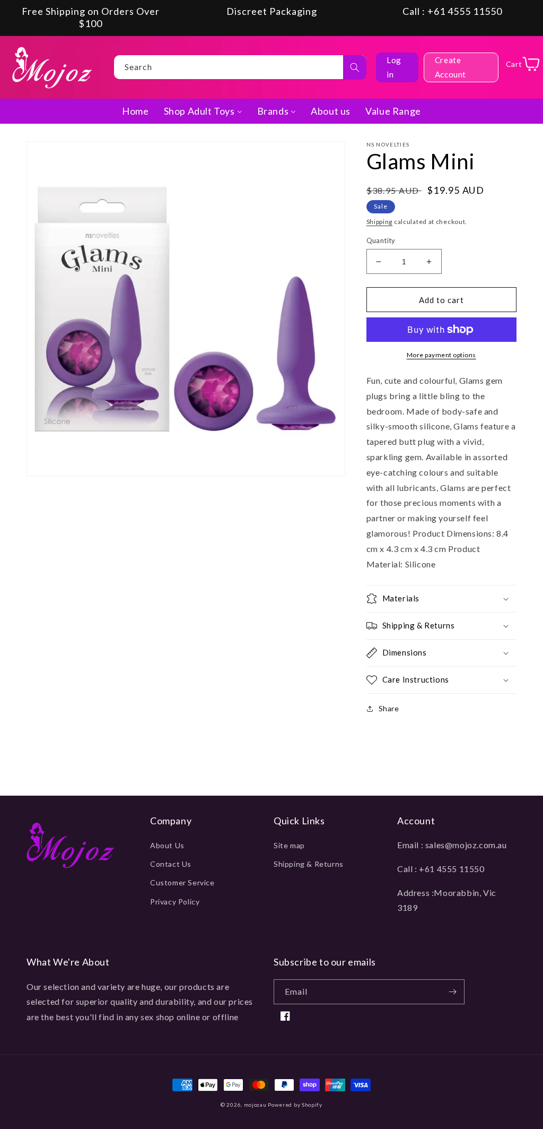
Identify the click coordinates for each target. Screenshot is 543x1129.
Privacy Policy (174, 901)
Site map (289, 845)
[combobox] (240, 67)
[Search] (354, 67)
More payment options (441, 355)
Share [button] (389, 708)
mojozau (255, 1104)
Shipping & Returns (309, 863)
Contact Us (170, 863)
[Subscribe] (452, 991)
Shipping (379, 222)
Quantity (381, 240)
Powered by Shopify (295, 1104)
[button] (441, 598)
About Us (167, 845)
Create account (450, 67)
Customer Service (182, 882)
